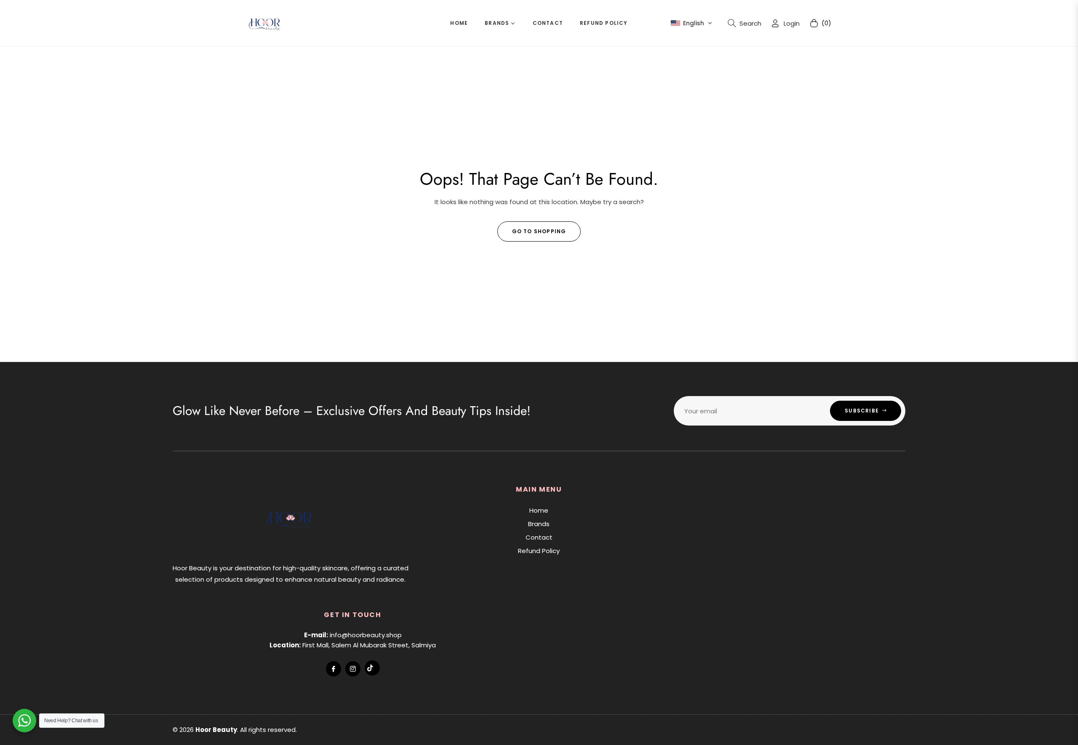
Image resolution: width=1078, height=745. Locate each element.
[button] (691, 23)
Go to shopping (539, 231)
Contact (539, 537)
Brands (539, 523)
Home (538, 510)
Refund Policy (539, 550)
